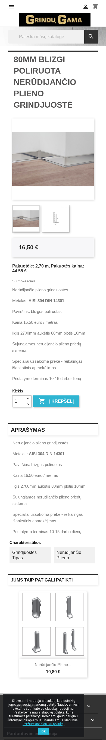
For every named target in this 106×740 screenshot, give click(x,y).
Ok (43, 731)
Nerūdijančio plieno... (53, 664)
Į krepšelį (56, 401)
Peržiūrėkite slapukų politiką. (43, 724)
